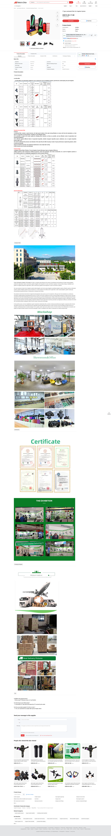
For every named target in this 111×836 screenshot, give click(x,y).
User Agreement (61, 831)
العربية (62, 828)
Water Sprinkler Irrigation (74, 818)
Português (36, 828)
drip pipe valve (58, 798)
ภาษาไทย (74, 828)
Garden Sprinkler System (19, 813)
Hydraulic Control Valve (80, 796)
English (28, 828)
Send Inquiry (70, 20)
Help (76, 5)
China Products (32, 827)
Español (32, 828)
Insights (84, 827)
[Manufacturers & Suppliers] (20, 2)
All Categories (17, 5)
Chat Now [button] (89, 20)
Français (40, 828)
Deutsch (53, 828)
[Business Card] (95, 58)
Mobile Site (80, 827)
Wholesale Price (57, 827)
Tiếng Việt (82, 828)
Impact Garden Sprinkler (30, 813)
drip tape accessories (38, 801)
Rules (96, 5)
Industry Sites (63, 827)
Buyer (71, 5)
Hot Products (27, 827)
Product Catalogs (30, 794)
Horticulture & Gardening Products (31, 8)
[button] (72, 56)
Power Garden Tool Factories (52, 818)
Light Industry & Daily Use (21, 8)
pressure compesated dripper (81, 801)
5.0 (83, 55)
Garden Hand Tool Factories (40, 818)
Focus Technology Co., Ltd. (48, 831)
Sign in (96, 3)
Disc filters (36, 798)
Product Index (75, 827)
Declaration (67, 831)
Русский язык (45, 828)
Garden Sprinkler (40, 8)
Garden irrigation (17, 796)
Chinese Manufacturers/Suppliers (42, 827)
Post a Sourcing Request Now (46, 735)
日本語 (68, 828)
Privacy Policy (72, 831)
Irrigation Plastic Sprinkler (29, 821)
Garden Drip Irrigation (85, 818)
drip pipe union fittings (59, 801)
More (15, 823)
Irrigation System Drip (64, 818)
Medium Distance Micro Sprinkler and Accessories (23, 798)
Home (15, 8)
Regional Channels (69, 827)
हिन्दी (71, 828)
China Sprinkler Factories (27, 818)
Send (23, 735)
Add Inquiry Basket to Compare (37, 48)
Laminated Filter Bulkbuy (41, 821)
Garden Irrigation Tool (19, 821)
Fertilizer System (38, 796)
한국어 (65, 828)
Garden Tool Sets (18, 818)
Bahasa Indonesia (87, 828)
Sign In (64, 47)
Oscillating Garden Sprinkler (42, 813)
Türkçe (78, 828)
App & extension (83, 5)
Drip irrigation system (80, 798)
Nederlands (57, 828)
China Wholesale (50, 827)
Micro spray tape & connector (19, 801)
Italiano (50, 828)
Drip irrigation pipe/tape (60, 796)
